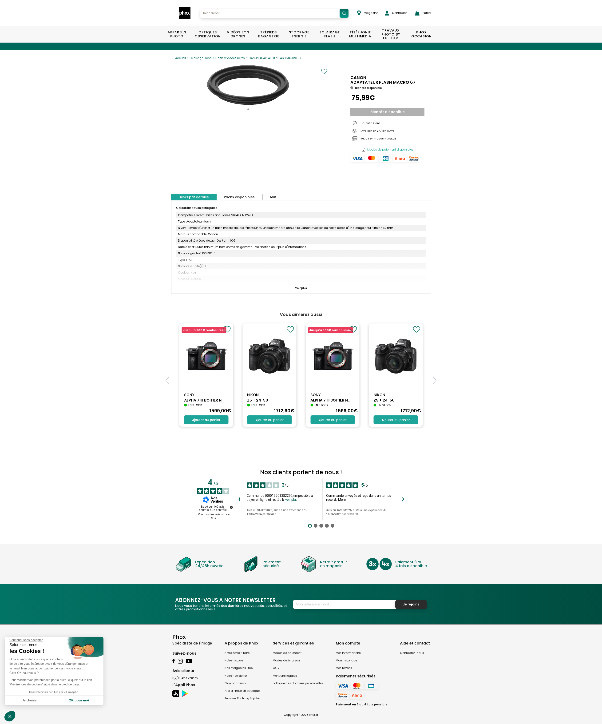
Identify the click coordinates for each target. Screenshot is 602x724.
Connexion (399, 13)
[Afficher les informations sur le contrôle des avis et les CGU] (231, 507)
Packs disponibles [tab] (239, 197)
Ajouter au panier (206, 420)
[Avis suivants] (403, 499)
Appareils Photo (177, 34)
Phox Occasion (421, 34)
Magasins (370, 13)
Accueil (180, 58)
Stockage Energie (299, 34)
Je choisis (29, 700)
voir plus (291, 499)
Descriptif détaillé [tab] (193, 197)
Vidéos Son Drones (238, 34)
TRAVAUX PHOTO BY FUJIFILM (390, 34)
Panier (426, 13)
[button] (248, 109)
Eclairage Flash (330, 34)
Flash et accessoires (230, 58)
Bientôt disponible (387, 111)
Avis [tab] (273, 197)
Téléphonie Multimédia (360, 34)
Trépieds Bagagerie (268, 34)
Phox (179, 636)
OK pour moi (79, 700)
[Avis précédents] (239, 499)
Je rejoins (411, 604)
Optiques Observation (207, 34)
